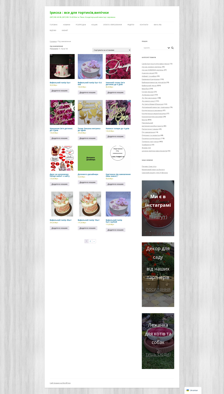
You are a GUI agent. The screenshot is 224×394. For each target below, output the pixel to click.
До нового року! (148, 101)
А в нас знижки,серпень (151, 67)
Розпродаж (81, 25)
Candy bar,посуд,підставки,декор (155, 64)
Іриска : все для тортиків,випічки (79, 12)
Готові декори (147, 92)
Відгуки (53, 30)
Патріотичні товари (150, 129)
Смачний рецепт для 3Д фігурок (155, 172)
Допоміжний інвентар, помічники (155, 107)
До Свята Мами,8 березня (152, 104)
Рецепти (131, 25)
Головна (53, 25)
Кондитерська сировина (152, 110)
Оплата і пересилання (112, 25)
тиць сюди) (158, 354)
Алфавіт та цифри (149, 76)
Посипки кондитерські (151, 138)
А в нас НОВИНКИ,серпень (152, 70)
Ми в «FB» (158, 25)
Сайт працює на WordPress (60, 383)
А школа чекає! (148, 73)
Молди (144, 120)
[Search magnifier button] (172, 48)
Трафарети (146, 144)
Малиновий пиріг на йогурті (153, 169)
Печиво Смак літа (149, 166)
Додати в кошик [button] (60, 90)
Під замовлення (148, 132)
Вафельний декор (149, 85)
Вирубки (145, 88)
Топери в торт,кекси (150, 141)
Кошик (94, 25)
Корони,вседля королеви (152, 116)
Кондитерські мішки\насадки (154, 113)
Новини (66, 25)
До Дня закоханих (149, 98)
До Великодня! (148, 95)
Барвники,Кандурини (151, 79)
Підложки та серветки (151, 135)
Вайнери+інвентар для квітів (154, 82)
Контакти (144, 25)
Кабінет (65, 30)
